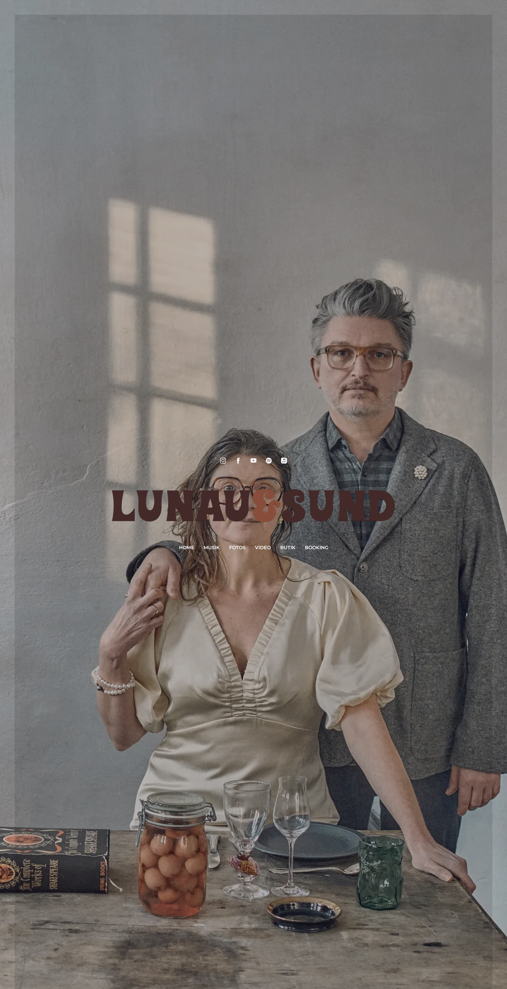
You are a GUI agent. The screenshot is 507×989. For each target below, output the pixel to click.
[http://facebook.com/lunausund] (238, 461)
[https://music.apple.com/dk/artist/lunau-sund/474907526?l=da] (284, 461)
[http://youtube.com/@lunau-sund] (253, 461)
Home (186, 547)
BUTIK (287, 547)
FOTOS (237, 547)
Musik (212, 547)
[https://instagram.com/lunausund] (223, 461)
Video (263, 547)
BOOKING (316, 547)
